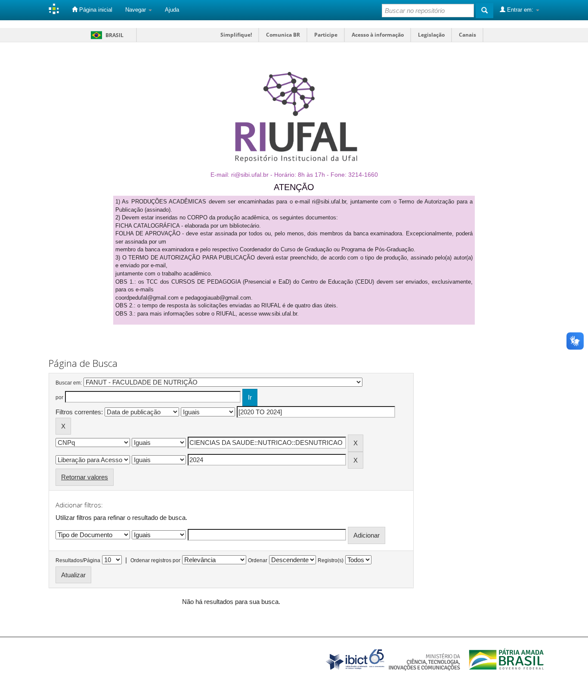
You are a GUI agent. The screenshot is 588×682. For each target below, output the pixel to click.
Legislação (431, 34)
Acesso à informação (378, 34)
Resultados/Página (78, 560)
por (59, 397)
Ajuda (172, 9)
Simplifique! (236, 34)
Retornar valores (84, 477)
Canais (467, 34)
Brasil (105, 35)
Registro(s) (331, 560)
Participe (325, 34)
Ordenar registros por (155, 560)
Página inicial (94, 9)
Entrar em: (520, 9)
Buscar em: (69, 383)
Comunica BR (283, 34)
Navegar (136, 9)
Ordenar (257, 560)
